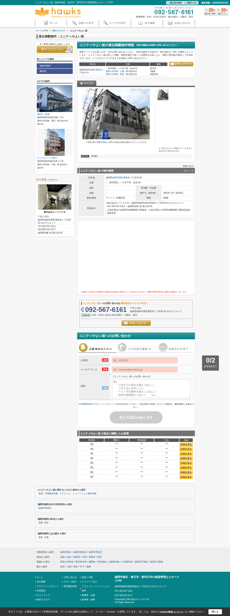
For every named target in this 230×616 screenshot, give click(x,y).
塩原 (46, 522)
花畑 (40, 522)
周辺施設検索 (70, 586)
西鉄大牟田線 (112, 71)
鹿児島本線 (81, 561)
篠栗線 (92, 561)
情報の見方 (188, 166)
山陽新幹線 (113, 561)
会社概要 (41, 581)
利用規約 (84, 404)
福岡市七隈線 (156, 561)
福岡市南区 (90, 70)
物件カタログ (43, 599)
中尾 (84, 557)
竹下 (82, 566)
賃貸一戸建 (87, 577)
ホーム (40, 577)
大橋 (122, 71)
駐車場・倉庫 (88, 599)
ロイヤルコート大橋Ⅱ (48, 158)
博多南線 (101, 561)
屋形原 (98, 70)
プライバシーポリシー (104, 404)
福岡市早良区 (95, 552)
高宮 (122, 74)
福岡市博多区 (45, 508)
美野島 (76, 557)
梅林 (89, 566)
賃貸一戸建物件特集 (48, 493)
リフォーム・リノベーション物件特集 (78, 493)
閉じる (215, 611)
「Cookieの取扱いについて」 (171, 612)
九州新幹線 (127, 561)
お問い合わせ (70, 577)
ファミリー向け (89, 581)
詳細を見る (186, 444)
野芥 (99, 557)
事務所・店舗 (88, 595)
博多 (75, 566)
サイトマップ (43, 595)
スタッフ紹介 (70, 581)
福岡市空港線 (141, 561)
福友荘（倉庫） (44, 114)
